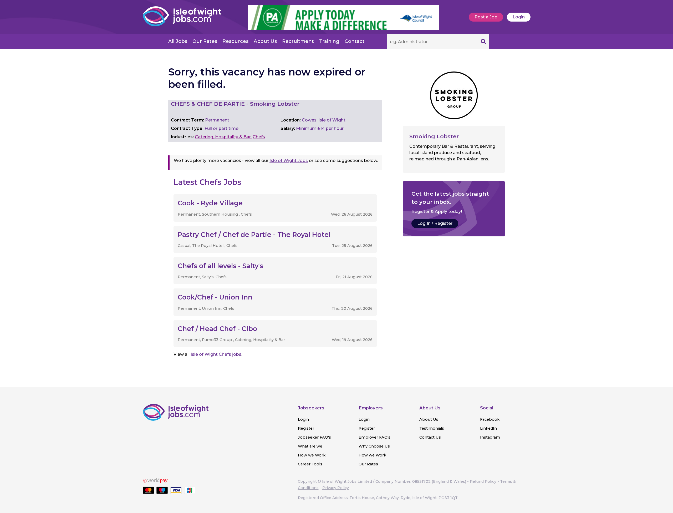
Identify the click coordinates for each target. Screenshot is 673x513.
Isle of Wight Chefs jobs (216, 354)
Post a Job (486, 16)
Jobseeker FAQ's (314, 437)
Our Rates (204, 41)
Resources (235, 41)
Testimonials (431, 428)
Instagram (490, 437)
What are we (310, 446)
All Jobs (177, 41)
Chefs (259, 136)
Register (306, 428)
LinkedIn (488, 428)
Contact (355, 41)
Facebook (489, 419)
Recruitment (298, 41)
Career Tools (310, 464)
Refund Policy (483, 481)
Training (329, 41)
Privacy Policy (335, 487)
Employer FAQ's (374, 437)
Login (519, 16)
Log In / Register (434, 223)
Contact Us (430, 437)
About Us (265, 41)
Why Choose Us (374, 446)
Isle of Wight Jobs (288, 160)
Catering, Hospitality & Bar (223, 136)
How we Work (311, 455)
